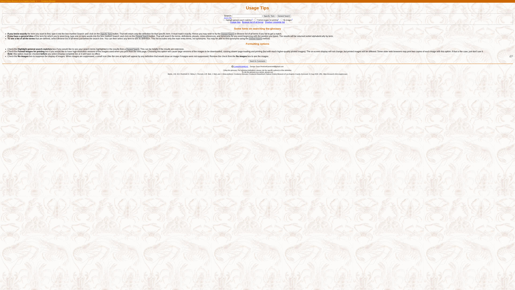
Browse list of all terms (252, 22)
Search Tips (227, 18)
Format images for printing (267, 20)
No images (287, 20)
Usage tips (235, 22)
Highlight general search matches (238, 20)
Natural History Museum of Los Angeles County (17, 1)
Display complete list (275, 22)
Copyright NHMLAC (240, 67)
